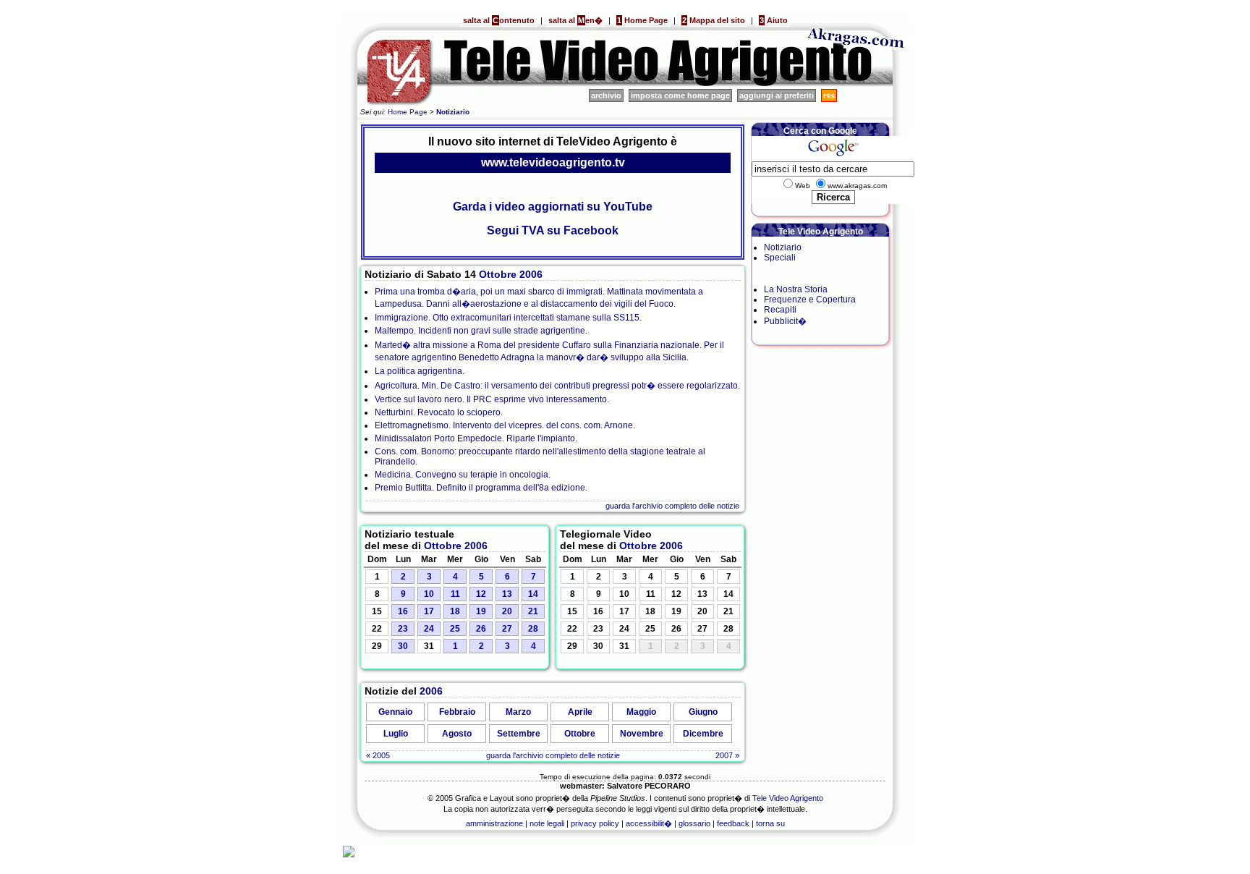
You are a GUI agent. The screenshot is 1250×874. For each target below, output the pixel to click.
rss (829, 95)
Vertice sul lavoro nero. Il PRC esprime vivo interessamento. (492, 399)
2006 (531, 274)
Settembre (518, 734)
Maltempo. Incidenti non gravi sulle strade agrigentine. (481, 331)
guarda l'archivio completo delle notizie (672, 505)
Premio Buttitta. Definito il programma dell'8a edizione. (481, 488)
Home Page (642, 20)
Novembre (641, 734)
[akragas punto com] (856, 84)
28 (533, 629)
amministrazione (494, 823)
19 (481, 611)
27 (507, 629)
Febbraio (457, 712)
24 (429, 629)
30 (403, 646)
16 (403, 611)
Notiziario (783, 247)
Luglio (395, 734)
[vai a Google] (833, 156)
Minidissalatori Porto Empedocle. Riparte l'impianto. (476, 438)
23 (403, 629)
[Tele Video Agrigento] (574, 84)
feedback (733, 823)
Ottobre (497, 274)
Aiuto (774, 20)
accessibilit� (649, 823)
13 (507, 594)
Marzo (518, 712)
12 (481, 594)
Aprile (580, 712)
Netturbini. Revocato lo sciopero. (439, 412)
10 (429, 594)
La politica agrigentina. (419, 371)
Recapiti (780, 310)
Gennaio (395, 712)
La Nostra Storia (796, 289)
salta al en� (575, 20)
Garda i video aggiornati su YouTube (552, 206)
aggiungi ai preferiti (776, 95)
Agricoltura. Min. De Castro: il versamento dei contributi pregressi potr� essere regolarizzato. (557, 386)
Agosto (457, 734)
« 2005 (378, 755)
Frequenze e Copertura (810, 299)
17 (429, 611)
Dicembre (703, 734)
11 (455, 594)
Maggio (641, 712)
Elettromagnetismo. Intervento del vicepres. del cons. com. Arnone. (505, 425)
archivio (606, 95)
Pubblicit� (785, 321)
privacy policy (595, 823)
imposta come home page (680, 95)
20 (507, 611)
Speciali (780, 258)
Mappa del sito (713, 20)
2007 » (727, 755)
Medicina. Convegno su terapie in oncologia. (462, 475)
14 (533, 594)
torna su (770, 823)
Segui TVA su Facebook (552, 230)
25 (455, 629)
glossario (694, 823)
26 (481, 629)
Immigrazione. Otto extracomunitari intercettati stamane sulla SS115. (508, 318)
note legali (547, 823)
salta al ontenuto (499, 20)
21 (533, 611)
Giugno (703, 712)
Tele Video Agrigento (787, 798)
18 (455, 611)
